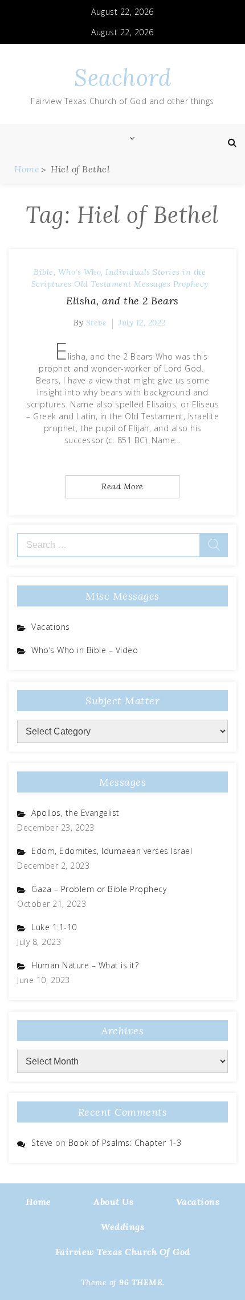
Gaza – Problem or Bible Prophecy (98, 889)
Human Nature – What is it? (84, 965)
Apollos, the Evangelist (75, 812)
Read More (122, 486)
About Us (113, 1201)
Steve (96, 322)
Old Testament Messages (122, 284)
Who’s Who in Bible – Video (84, 650)
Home (38, 1201)
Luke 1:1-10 (54, 927)
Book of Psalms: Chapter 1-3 (125, 1142)
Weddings (122, 1226)
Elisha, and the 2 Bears (122, 300)
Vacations (50, 626)
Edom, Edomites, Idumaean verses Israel (111, 850)
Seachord (122, 77)
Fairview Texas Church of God (122, 1251)
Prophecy (191, 284)
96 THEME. (142, 1282)
